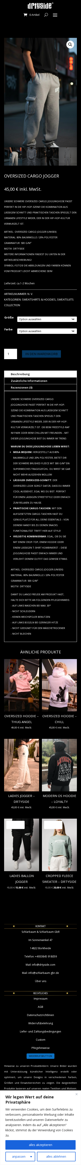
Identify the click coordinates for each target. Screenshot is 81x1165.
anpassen (18, 1156)
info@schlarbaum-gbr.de (43, 973)
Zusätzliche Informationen (29, 381)
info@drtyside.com (43, 965)
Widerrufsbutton (40, 1056)
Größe (9, 317)
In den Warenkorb (41, 354)
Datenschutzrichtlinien (40, 1015)
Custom (40, 1040)
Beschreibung (20, 374)
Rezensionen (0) (21, 387)
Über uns (40, 981)
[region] (40, 1127)
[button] (70, 44)
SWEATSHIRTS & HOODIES (39, 299)
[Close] (76, 1094)
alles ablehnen (56, 1156)
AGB (40, 1007)
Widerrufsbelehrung (40, 1023)
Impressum (41, 998)
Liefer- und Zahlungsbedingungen (40, 1031)
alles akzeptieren (40, 1145)
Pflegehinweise (41, 1048)
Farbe (8, 329)
